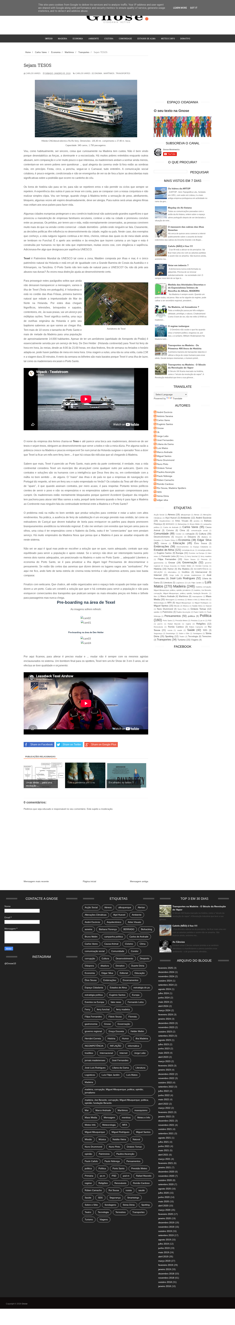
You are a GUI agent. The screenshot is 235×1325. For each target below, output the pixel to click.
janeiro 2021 (164, 1167)
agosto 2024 (164, 989)
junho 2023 (164, 1048)
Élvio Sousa (200, 543)
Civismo (170, 530)
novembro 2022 (166, 1078)
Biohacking (182, 524)
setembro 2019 (166, 1235)
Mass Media (91, 1117)
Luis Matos (162, 448)
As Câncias (178, 942)
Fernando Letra (168, 556)
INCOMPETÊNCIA (201, 569)
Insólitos (186, 572)
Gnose (160, 428)
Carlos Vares (82, 73)
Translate (177, 398)
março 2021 (164, 1159)
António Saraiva (165, 416)
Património (167, 612)
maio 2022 (163, 1099)
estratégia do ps (188, 550)
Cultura (108, 38)
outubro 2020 (165, 1180)
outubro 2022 (165, 1082)
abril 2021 (163, 1154)
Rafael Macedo (174, 624)
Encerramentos (183, 547)
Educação (179, 543)
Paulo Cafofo (199, 612)
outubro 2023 (165, 1031)
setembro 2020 (166, 1184)
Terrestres (206, 636)
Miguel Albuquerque (183, 603)
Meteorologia (159, 603)
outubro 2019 (165, 1231)
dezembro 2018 (166, 1273)
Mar (155, 596)
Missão (177, 606)
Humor (171, 569)
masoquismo (197, 596)
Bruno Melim (195, 524)
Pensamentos (172, 615)
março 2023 (164, 1061)
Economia (78, 38)
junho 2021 (164, 1146)
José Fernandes (165, 440)
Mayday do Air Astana (180, 207)
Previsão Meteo (181, 620)
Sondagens (197, 633)
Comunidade (125, 38)
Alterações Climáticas (95, 914)
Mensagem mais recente (36, 881)
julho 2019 (163, 1243)
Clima (182, 530)
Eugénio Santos (165, 424)
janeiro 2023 (164, 1069)
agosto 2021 (164, 1137)
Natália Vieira (197, 606)
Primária (194, 620)
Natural (208, 606)
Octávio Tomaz (164, 468)
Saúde (191, 630)
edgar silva (162, 500)
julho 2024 (163, 993)
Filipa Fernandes (167, 559)
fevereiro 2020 (165, 1214)
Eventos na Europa (196, 553)
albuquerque (185, 515)
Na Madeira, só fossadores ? (183, 307)
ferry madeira (206, 556)
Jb (158, 432)
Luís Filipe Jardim (194, 583)
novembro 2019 (166, 1227)
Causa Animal (111, 944)
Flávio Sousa (189, 559)
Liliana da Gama (165, 444)
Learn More (180, 8)
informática (172, 572)
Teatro (181, 636)
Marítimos (109, 73)
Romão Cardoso (165, 484)
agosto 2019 (164, 1239)
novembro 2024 (166, 976)
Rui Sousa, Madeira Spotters (171, 488)
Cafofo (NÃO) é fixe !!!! (180, 246)
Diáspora (192, 537)
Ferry (182, 556)
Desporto (179, 537)
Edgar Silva (204, 539)
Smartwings (170, 633)
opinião (156, 612)
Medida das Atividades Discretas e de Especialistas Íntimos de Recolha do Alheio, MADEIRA (187, 287)
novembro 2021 (166, 1125)
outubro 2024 (165, 980)
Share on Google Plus (103, 744)
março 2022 (164, 1108)
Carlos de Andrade (170, 527)
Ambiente (93, 38)
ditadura (204, 537)
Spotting (169, 636)
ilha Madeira (183, 569)
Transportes (123, 73)
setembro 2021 (166, 1133)
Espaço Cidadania (200, 547)
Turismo (181, 639)
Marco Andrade (164, 452)
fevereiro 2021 (165, 1163)
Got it (193, 8)
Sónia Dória (163, 496)
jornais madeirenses (192, 575)
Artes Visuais (181, 521)
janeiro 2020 (164, 1218)
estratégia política (204, 550)
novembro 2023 (166, 1027)
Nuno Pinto (162, 464)
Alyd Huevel (171, 518)
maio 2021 (163, 1150)
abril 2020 (163, 1205)
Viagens (195, 640)
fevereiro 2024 (165, 1014)
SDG (159, 492)
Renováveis (158, 627)
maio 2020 (163, 1201)
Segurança (158, 633)
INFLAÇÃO (158, 572)
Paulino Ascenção (166, 472)
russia (170, 630)
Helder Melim (186, 566)
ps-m (202, 620)
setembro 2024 (166, 985)
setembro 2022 (166, 1086)
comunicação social (199, 530)
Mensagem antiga (139, 881)
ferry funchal (192, 556)
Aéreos (171, 514)
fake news (116, 1002)
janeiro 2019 (164, 1269)
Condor (178, 534)
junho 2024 (164, 997)
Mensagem (170, 600)
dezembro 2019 (166, 1222)
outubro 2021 (165, 1129)
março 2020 (164, 1210)
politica (191, 616)
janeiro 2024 (164, 1019)
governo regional (93, 1031)
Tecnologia (193, 636)
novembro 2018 (166, 1277)
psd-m (159, 624)
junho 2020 (164, 1197)
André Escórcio (164, 412)
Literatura (167, 583)
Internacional (201, 572)
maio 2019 (163, 1252)
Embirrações (161, 546)
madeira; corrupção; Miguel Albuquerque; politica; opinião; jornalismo (114, 1091)
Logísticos (180, 583)
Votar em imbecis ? (178, 265)
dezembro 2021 (166, 1120)
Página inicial (89, 881)
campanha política (113, 936)
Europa (179, 553)
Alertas (196, 515)
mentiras (180, 600)
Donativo (157, 540)
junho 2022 (164, 1095)
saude (179, 630)
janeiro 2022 (164, 1116)
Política (205, 616)
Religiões (201, 623)
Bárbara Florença (108, 929)
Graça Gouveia (170, 566)
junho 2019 (164, 1248)
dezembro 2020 (166, 1171)
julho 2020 (163, 1193)
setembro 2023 (166, 1035)
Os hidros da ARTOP (179, 188)
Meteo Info (204, 600)
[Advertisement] (182, 74)
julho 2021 (163, 1142)
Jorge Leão (162, 436)
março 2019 (164, 1261)
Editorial (164, 543)
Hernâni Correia (201, 566)
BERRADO (170, 524)
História (157, 569)
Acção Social (159, 515)
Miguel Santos (164, 456)
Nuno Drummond (165, 460)
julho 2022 (163, 1091)
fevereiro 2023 (165, 1065)
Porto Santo (167, 620)
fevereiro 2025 (165, 968)
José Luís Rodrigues (182, 578)
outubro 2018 (165, 1282)
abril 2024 (163, 1006)
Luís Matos (131, 1075)
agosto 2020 (164, 1188)
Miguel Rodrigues (201, 603)
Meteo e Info (168, 38)
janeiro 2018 (164, 1286)
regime (188, 624)
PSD (209, 620)
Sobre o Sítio (184, 633)
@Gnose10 (10, 963)
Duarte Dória (169, 540)
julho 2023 (163, 1044)
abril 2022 (163, 1103)
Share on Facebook (41, 744)
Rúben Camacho (165, 480)
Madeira (62, 38)
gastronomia (158, 563)
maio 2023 (163, 1053)
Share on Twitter (72, 744)
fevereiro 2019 (165, 1265)
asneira (196, 521)
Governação (189, 562)
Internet (158, 575)
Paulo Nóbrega (164, 476)
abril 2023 (163, 1057)
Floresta (204, 559)
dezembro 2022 (166, 1074)
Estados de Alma (146, 38)
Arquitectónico (164, 521)
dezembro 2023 (166, 1023)
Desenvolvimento (162, 537)
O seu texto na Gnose (171, 111)
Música (186, 606)
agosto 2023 (164, 1040)
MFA (169, 603)
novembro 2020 (166, 1176)
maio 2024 (163, 1002)
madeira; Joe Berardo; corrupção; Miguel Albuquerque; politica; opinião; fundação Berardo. (117, 1101)
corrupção (190, 534)
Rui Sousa (114, 1190)
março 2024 (164, 1010)
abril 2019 (163, 1256)
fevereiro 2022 (165, 1112)
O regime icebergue (178, 326)
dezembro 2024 (166, 972)
